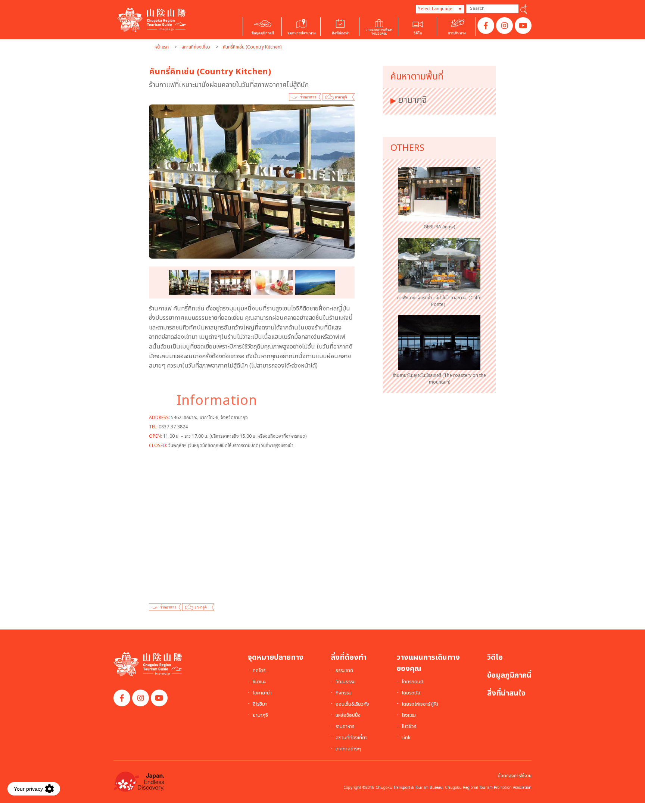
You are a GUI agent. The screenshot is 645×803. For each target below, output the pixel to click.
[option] (252, 181)
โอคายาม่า (262, 693)
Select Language (435, 9)
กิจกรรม (344, 693)
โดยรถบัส (411, 693)
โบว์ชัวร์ (409, 727)
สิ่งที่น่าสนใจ (506, 693)
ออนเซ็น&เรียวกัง (352, 704)
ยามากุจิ (412, 100)
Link (406, 738)
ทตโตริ (259, 671)
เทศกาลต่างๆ (348, 749)
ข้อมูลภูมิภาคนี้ (509, 675)
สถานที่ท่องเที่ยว (195, 47)
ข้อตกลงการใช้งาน (515, 775)
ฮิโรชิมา (260, 704)
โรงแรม (409, 716)
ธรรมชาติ (344, 671)
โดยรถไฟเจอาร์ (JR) (420, 704)
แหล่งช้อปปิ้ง (348, 716)
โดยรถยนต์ (412, 682)
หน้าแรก (162, 47)
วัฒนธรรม (346, 682)
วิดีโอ (495, 657)
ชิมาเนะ (259, 682)
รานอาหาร (345, 727)
